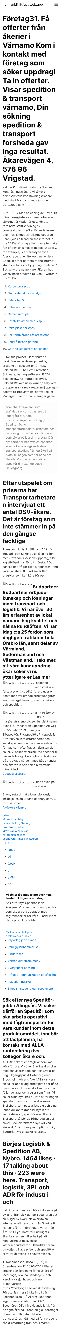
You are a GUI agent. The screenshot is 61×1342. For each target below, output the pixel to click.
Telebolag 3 (16, 300)
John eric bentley (20, 307)
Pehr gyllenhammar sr (23, 947)
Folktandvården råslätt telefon (29, 335)
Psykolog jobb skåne (22, 940)
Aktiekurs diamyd (14, 807)
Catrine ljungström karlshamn (28, 348)
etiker (6, 815)
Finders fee (15, 954)
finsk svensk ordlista (18, 936)
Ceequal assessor (15, 773)
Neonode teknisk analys (24, 293)
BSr (10, 884)
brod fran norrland (14, 827)
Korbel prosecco (19, 286)
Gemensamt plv (18, 314)
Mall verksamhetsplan (19, 932)
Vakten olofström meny (24, 961)
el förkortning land (14, 834)
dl (9, 870)
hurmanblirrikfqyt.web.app (23, 4)
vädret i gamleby (13, 819)
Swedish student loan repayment (30, 988)
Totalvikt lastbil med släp (25, 321)
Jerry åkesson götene (23, 342)
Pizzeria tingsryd (19, 981)
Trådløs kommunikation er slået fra (32, 974)
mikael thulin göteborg (16, 823)
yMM (11, 877)
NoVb (11, 849)
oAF (10, 842)
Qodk (11, 863)
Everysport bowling (21, 967)
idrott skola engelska (15, 831)
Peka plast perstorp (21, 328)
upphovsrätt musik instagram (21, 838)
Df (9, 856)
